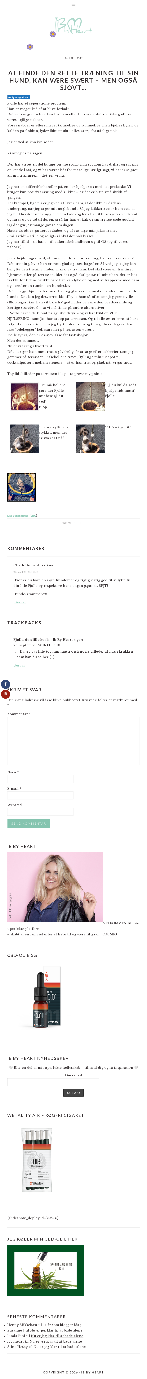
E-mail (14, 788)
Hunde (80, 522)
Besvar (20, 602)
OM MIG (109, 934)
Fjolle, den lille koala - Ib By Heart (43, 640)
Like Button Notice (18, 515)
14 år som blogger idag (62, 1325)
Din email (73, 1075)
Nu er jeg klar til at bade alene (56, 1330)
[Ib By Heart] (73, 36)
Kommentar (18, 714)
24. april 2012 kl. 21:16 (25, 572)
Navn (13, 772)
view (33, 515)
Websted (14, 805)
